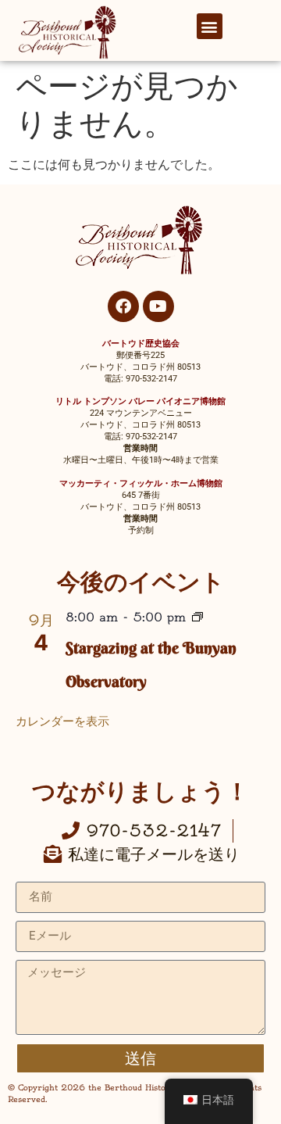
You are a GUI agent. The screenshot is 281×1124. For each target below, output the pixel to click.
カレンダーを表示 (62, 721)
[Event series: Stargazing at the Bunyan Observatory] (197, 618)
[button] (209, 26)
